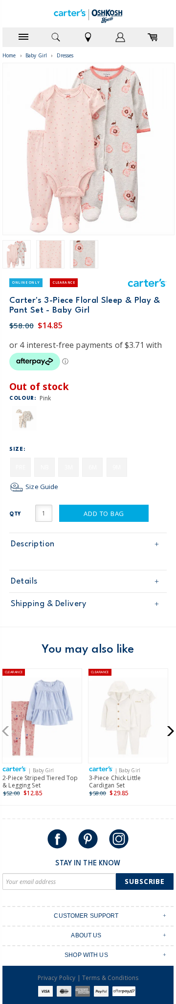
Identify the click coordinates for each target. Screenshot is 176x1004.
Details (24, 581)
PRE (20, 467)
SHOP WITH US (86, 955)
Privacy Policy (57, 978)
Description (33, 544)
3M (69, 467)
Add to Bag (104, 513)
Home (9, 55)
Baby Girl (36, 55)
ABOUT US (86, 935)
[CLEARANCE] (42, 719)
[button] (8, 731)
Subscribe (145, 881)
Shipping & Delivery (48, 604)
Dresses (65, 55)
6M (92, 467)
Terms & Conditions (110, 978)
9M (116, 467)
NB (45, 467)
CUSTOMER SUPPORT (86, 915)
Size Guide (41, 486)
